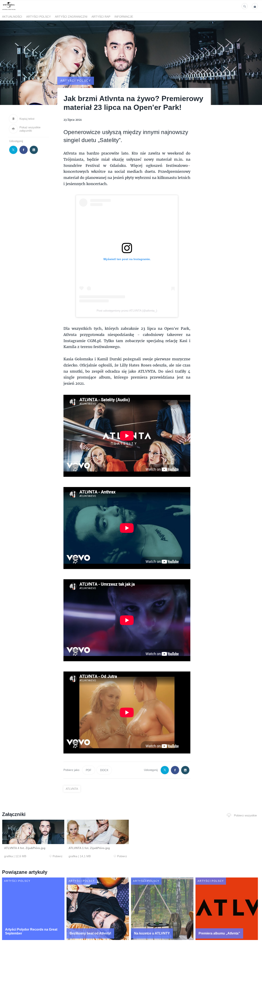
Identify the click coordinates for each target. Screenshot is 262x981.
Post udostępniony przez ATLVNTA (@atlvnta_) (127, 310)
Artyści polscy (38, 16)
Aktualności (12, 16)
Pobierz (57, 856)
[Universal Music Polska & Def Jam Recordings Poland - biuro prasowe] (9, 10)
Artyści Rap (100, 16)
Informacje (123, 16)
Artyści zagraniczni (71, 16)
